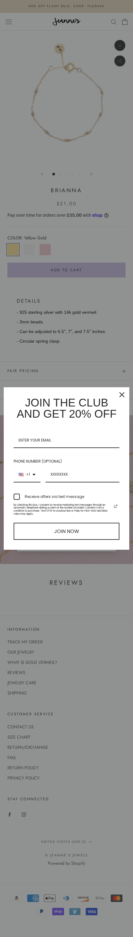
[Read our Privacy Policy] (115, 506)
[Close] (121, 394)
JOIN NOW (66, 531)
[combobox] (27, 474)
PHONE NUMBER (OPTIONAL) (38, 461)
